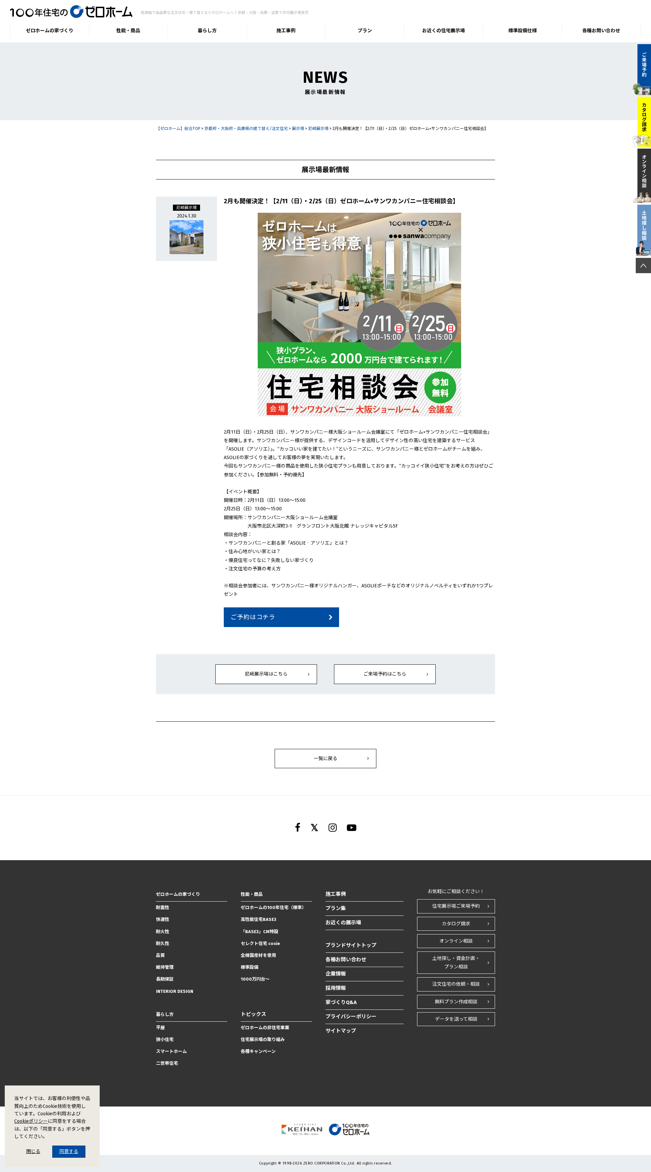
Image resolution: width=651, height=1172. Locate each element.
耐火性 (162, 931)
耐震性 (162, 907)
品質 (160, 955)
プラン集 (336, 908)
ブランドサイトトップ (351, 945)
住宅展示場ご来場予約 (456, 906)
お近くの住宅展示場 (443, 31)
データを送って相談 (456, 1019)
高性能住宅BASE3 (258, 919)
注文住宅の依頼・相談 (456, 984)
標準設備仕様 (522, 31)
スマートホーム (171, 1051)
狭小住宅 (165, 1039)
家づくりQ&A (341, 1002)
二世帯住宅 (167, 1063)
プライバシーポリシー (351, 1017)
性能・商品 (128, 31)
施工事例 (285, 31)
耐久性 (162, 943)
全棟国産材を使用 (258, 955)
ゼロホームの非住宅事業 (265, 1027)
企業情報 (336, 974)
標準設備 (249, 967)
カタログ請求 (456, 924)
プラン (365, 31)
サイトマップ (341, 1031)
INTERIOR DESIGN (174, 991)
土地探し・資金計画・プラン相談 (456, 963)
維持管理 (165, 967)
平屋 (160, 1027)
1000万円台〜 (255, 979)
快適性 (162, 919)
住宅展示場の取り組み (263, 1039)
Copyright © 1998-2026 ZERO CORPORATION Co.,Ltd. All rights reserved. (325, 1163)
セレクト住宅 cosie (260, 943)
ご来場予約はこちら (384, 674)
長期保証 (165, 979)
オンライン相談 (456, 941)
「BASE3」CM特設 (259, 931)
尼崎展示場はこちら (266, 674)
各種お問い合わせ (601, 31)
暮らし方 (207, 31)
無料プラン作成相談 (456, 1002)
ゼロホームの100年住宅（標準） (273, 907)
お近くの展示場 (343, 923)
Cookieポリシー (31, 1121)
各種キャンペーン (258, 1051)
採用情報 (336, 988)
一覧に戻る (325, 758)
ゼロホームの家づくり (49, 31)
